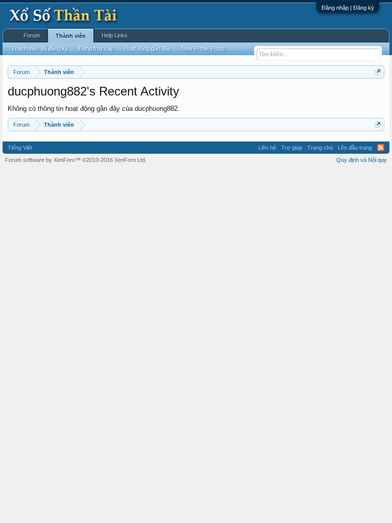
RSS (380, 147)
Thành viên (71, 36)
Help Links (115, 35)
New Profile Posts (203, 48)
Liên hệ (267, 148)
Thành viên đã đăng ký (40, 48)
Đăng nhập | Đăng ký (348, 8)
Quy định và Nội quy (361, 160)
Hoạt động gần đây (147, 48)
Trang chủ (320, 148)
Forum (31, 35)
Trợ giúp (291, 148)
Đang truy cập (96, 48)
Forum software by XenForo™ (75, 160)
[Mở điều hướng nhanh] (378, 71)
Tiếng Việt (20, 148)
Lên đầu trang (355, 148)
